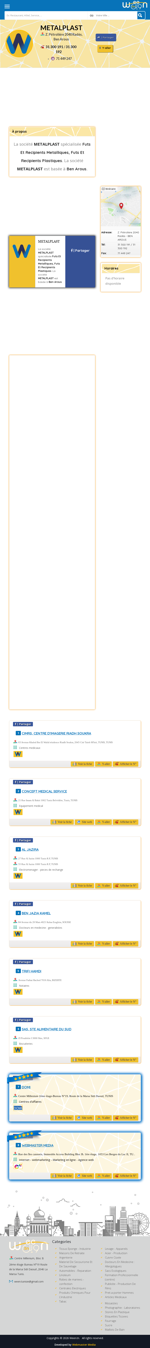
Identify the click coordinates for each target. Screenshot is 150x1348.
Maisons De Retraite (72, 1253)
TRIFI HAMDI (31, 971)
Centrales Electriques (72, 1288)
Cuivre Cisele (113, 1257)
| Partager (81, 250)
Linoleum (65, 1275)
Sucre (108, 1325)
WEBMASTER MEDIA (37, 1145)
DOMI (26, 1087)
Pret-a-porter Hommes (119, 1292)
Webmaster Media (84, 1344)
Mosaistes (111, 1303)
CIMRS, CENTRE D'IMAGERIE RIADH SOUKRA (56, 733)
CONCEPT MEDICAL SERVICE (44, 791)
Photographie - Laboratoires (122, 1307)
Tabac (62, 1301)
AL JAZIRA (30, 849)
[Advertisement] (75, 97)
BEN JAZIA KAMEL (36, 913)
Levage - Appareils (116, 1248)
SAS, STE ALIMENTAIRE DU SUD (46, 1029)
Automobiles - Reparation (75, 1270)
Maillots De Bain (115, 1329)
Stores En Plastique (117, 1312)
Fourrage (110, 1321)
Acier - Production (116, 1253)
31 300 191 (55, 47)
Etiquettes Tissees (116, 1316)
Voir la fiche (84, 763)
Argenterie (65, 1257)
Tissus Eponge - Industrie (75, 1248)
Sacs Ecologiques (115, 1270)
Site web (86, 821)
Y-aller (106, 48)
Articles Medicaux (116, 1297)
